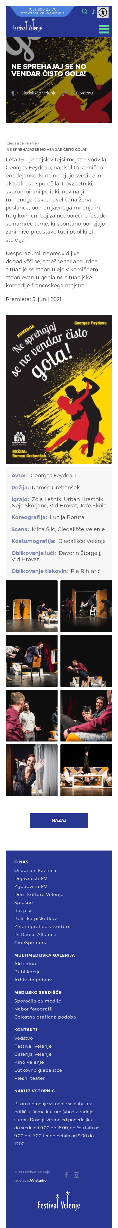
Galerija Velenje (33, 1054)
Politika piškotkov (35, 918)
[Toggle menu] (104, 29)
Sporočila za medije (37, 1001)
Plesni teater (29, 1078)
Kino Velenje (29, 1062)
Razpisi (23, 910)
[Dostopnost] (103, 12)
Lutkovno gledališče (38, 1070)
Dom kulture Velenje (39, 894)
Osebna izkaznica (35, 870)
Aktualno (25, 963)
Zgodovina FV (30, 886)
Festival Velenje (33, 1046)
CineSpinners (30, 942)
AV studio (38, 1180)
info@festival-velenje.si (43, 13)
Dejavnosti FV (30, 878)
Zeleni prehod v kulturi (41, 926)
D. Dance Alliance (35, 934)
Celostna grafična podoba (45, 1017)
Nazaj (59, 820)
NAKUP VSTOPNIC (34, 1090)
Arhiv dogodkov (33, 979)
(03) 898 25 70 (43, 9)
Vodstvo (23, 1038)
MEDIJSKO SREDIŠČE (38, 992)
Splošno (23, 902)
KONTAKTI (25, 1029)
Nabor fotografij (33, 1009)
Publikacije (27, 971)
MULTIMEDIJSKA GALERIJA (44, 955)
